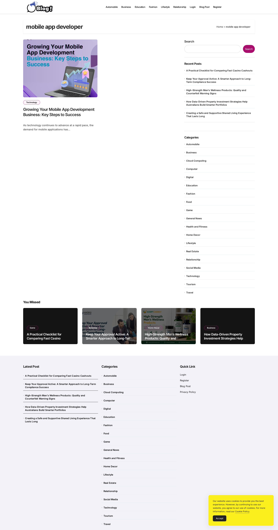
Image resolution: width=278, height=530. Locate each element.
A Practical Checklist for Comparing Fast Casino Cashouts (219, 70)
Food (189, 201)
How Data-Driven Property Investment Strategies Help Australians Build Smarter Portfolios (216, 103)
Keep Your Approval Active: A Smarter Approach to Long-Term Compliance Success (218, 80)
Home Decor (193, 234)
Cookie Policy (242, 511)
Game (189, 210)
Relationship (179, 6)
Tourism (190, 284)
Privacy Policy (188, 392)
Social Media (193, 267)
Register (217, 6)
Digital (189, 177)
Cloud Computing (196, 160)
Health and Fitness (196, 226)
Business (126, 6)
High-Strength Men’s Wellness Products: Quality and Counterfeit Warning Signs (216, 92)
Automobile (112, 6)
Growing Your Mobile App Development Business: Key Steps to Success (58, 112)
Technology (31, 102)
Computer (192, 169)
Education (140, 6)
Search (189, 41)
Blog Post (204, 6)
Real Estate (192, 251)
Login (193, 6)
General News (194, 218)
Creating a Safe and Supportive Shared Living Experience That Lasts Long (218, 115)
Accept (219, 518)
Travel (189, 292)
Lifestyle (165, 6)
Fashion (153, 6)
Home (219, 26)
